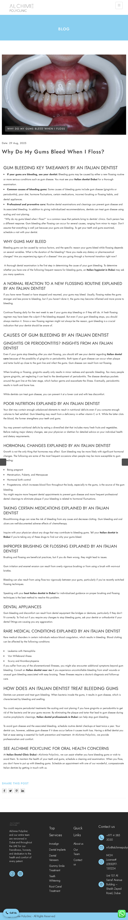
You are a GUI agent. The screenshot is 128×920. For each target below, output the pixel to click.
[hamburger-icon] (119, 5)
